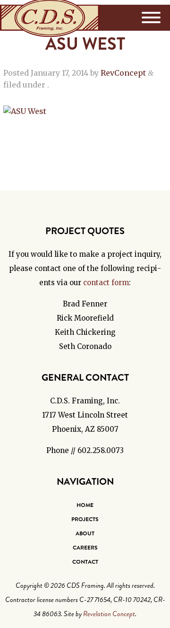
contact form (106, 282)
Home (85, 505)
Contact (85, 562)
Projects (85, 519)
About (85, 533)
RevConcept (123, 73)
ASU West (85, 44)
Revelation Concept (109, 614)
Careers (85, 547)
